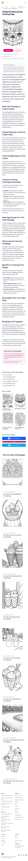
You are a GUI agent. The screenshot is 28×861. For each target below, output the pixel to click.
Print (17, 50)
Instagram (3, 840)
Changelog (17, 808)
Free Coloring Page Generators (5, 817)
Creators (17, 802)
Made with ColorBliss (19, 800)
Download (8, 50)
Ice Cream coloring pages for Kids (8, 379)
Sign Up (16, 836)
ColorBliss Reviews (19, 797)
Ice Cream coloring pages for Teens (9, 385)
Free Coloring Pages (7, 7)
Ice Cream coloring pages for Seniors (9, 383)
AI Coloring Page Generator (7, 795)
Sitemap (16, 806)
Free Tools (3, 811)
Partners (17, 810)
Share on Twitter (15, 445)
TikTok (2, 845)
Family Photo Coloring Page (7, 801)
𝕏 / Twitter (3, 842)
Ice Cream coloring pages (13, 7)
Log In (16, 838)
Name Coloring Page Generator (5, 827)
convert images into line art (11, 357)
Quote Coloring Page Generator (5, 831)
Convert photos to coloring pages (7, 798)
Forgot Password (18, 840)
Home (3, 7)
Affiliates (17, 812)
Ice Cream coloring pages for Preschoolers (10, 381)
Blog (16, 804)
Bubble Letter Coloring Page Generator (7, 824)
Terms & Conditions (19, 817)
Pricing (2, 809)
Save (14, 441)
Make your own (6, 56)
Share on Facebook (15, 438)
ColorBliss (6, 361)
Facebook (3, 836)
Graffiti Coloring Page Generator (5, 820)
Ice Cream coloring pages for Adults (9, 376)
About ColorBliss (18, 795)
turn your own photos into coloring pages (13, 355)
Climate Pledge (18, 815)
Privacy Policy (18, 819)
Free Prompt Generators (6, 814)
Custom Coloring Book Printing (5, 804)
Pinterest (3, 838)
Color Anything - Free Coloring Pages (19, 846)
